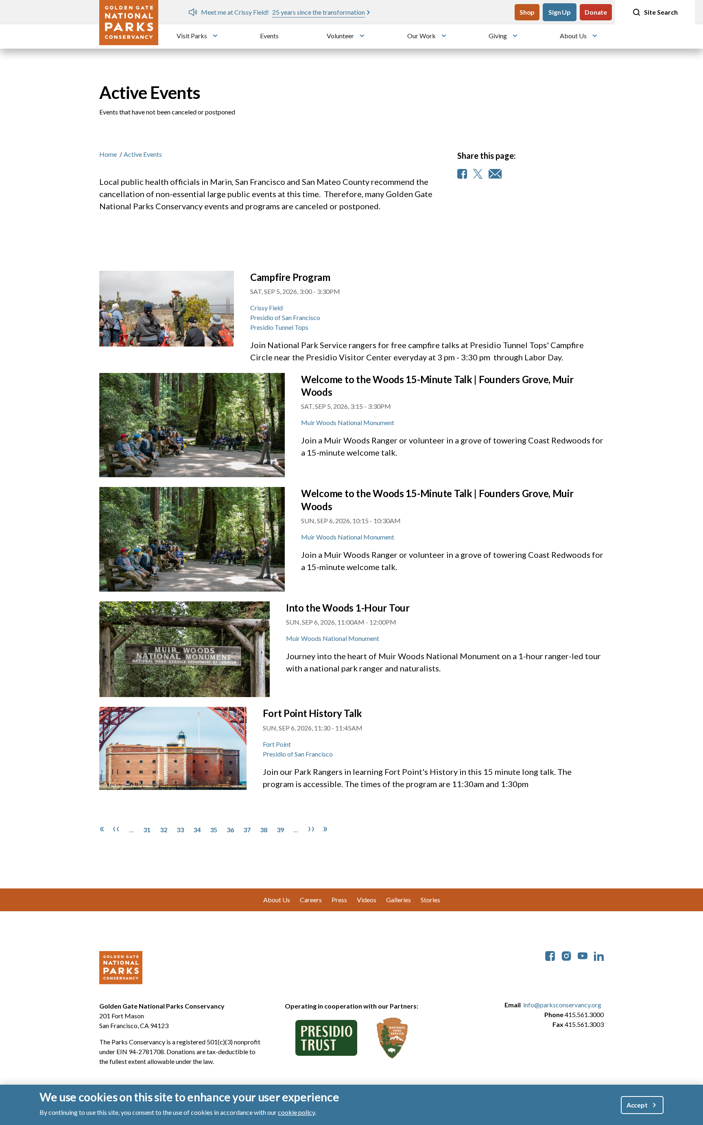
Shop (527, 12)
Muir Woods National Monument (347, 422)
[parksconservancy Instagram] (566, 955)
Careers (311, 900)
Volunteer (340, 35)
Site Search (661, 12)
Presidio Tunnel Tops (279, 327)
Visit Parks (192, 35)
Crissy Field (266, 307)
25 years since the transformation (318, 12)
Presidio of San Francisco (285, 317)
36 (230, 829)
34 (197, 829)
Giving (498, 35)
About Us (573, 35)
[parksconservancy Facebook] (550, 955)
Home (108, 154)
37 (247, 829)
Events (269, 35)
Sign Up (559, 12)
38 (263, 829)
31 (147, 829)
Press (339, 900)
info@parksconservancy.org (562, 1005)
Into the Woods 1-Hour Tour (348, 608)
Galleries (398, 900)
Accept (637, 1105)
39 (280, 829)
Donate (596, 12)
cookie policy (296, 1112)
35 (213, 829)
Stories (430, 900)
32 (163, 829)
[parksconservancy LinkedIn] (599, 955)
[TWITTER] (478, 174)
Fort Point (277, 744)
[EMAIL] (495, 174)
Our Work (421, 35)
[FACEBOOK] (462, 174)
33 (180, 829)
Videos (366, 900)
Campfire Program (290, 277)
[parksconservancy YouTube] (582, 955)
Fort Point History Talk (312, 713)
